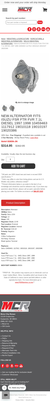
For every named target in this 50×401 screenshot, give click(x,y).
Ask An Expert (7, 355)
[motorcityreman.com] (25, 9)
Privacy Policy (20, 400)
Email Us (22, 384)
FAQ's (4, 338)
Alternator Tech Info (9, 350)
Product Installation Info (11, 353)
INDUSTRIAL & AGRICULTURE (18, 39)
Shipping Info (7, 341)
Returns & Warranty (9, 343)
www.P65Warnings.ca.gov (24, 282)
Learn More (34, 138)
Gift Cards (6, 326)
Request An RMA (8, 346)
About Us (5, 324)
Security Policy (30, 400)
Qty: (3, 160)
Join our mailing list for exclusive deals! (17, 372)
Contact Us (6, 336)
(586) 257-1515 (7, 321)
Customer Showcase (10, 375)
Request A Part (7, 348)
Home (3, 39)
